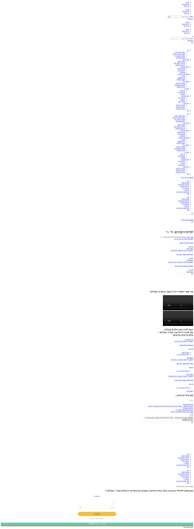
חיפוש (191, 17)
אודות (187, 2)
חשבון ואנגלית (181, 79)
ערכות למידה (181, 69)
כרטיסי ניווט (181, 70)
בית (188, 50)
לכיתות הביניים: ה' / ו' (182, 354)
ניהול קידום (181, 98)
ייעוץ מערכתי (185, 96)
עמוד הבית (190, 237)
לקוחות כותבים (180, 105)
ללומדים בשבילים (179, 85)
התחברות (97, 514)
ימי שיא (182, 90)
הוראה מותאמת (180, 65)
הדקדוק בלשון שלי (179, 63)
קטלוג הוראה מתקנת (178, 54)
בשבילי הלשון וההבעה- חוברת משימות (184, 266)
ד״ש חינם (186, 103)
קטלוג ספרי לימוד (180, 52)
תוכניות (187, 89)
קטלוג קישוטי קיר (179, 56)
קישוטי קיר (185, 81)
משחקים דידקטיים (183, 74)
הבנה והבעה (185, 352)
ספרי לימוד (186, 59)
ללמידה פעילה (181, 87)
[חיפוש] (169, 17)
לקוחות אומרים (180, 107)
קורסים (183, 99)
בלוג (188, 110)
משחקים (182, 72)
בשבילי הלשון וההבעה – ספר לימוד (184, 254)
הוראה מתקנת (184, 67)
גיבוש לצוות (181, 92)
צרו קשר (186, 6)
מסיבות (183, 94)
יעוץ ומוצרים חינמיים (183, 192)
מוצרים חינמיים (180, 109)
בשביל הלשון (181, 61)
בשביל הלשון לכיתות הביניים (186, 243)
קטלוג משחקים (180, 58)
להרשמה (92, 518)
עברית (183, 76)
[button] (97, 36)
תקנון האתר (185, 4)
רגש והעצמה (181, 78)
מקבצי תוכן (181, 101)
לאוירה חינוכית (180, 83)
